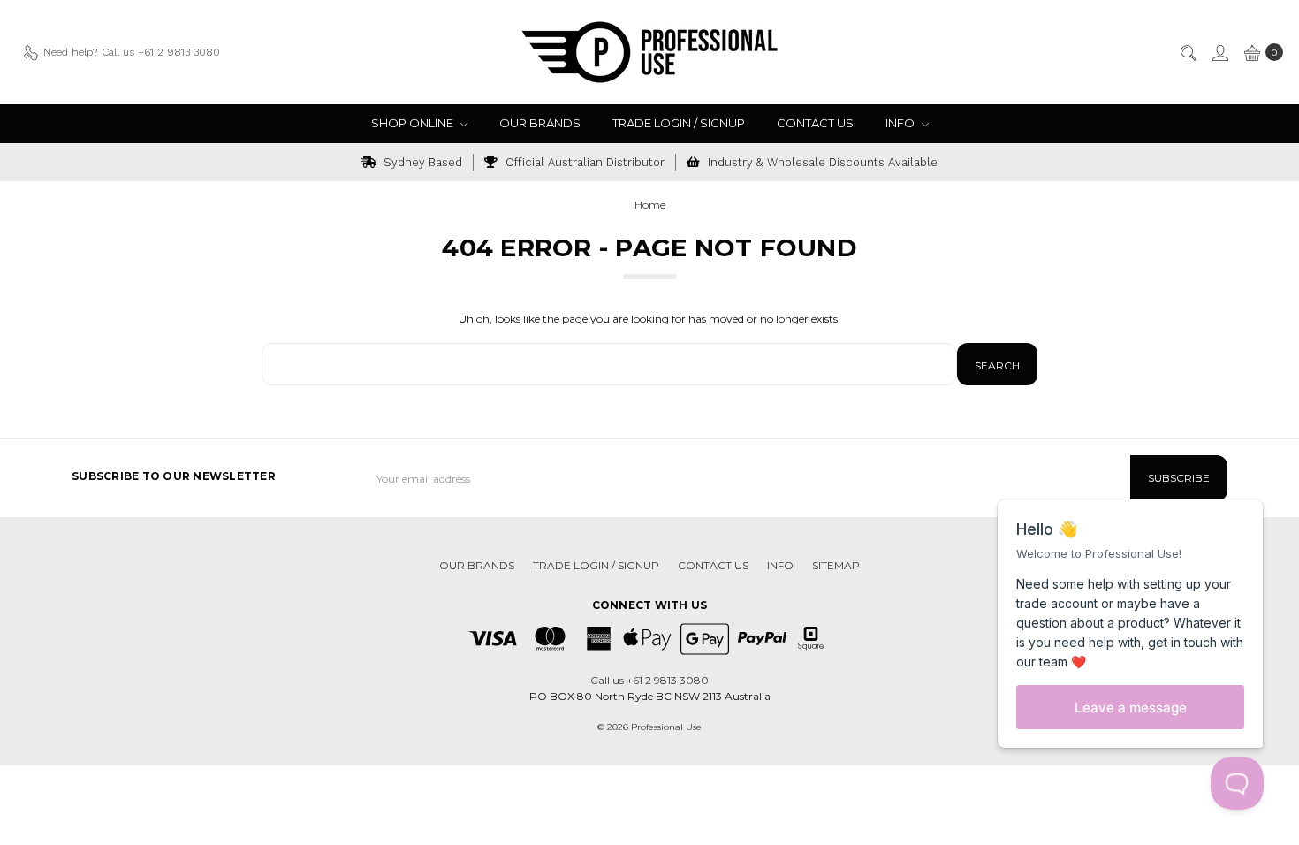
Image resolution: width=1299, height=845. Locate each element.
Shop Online (413, 123)
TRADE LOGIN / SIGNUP (678, 123)
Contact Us (815, 123)
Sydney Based (421, 162)
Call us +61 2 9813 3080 (649, 680)
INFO (901, 123)
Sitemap (836, 565)
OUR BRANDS (540, 123)
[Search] (1188, 53)
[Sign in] (1219, 53)
